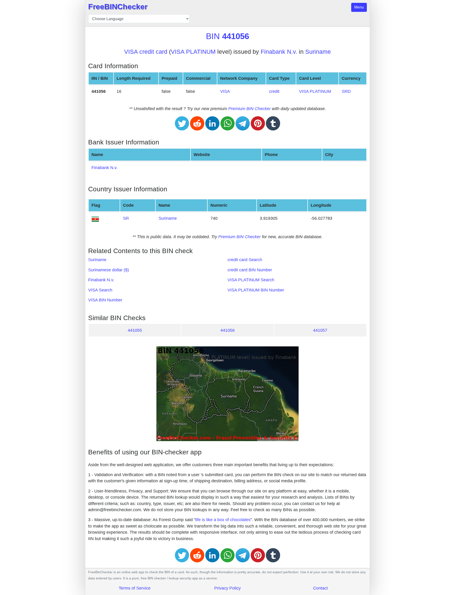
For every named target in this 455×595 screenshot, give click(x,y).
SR (126, 218)
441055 (135, 330)
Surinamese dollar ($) (108, 270)
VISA (225, 91)
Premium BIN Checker (249, 108)
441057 (320, 330)
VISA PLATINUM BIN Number (256, 290)
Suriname (318, 52)
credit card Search (245, 259)
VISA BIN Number (105, 300)
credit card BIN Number (250, 270)
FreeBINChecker (117, 6)
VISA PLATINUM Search (251, 279)
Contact (320, 588)
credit (274, 91)
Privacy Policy (227, 588)
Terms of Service (134, 588)
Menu (359, 7)
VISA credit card (145, 52)
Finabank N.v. (279, 52)
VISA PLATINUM (193, 52)
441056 (227, 330)
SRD (346, 91)
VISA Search (100, 290)
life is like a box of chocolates (222, 519)
